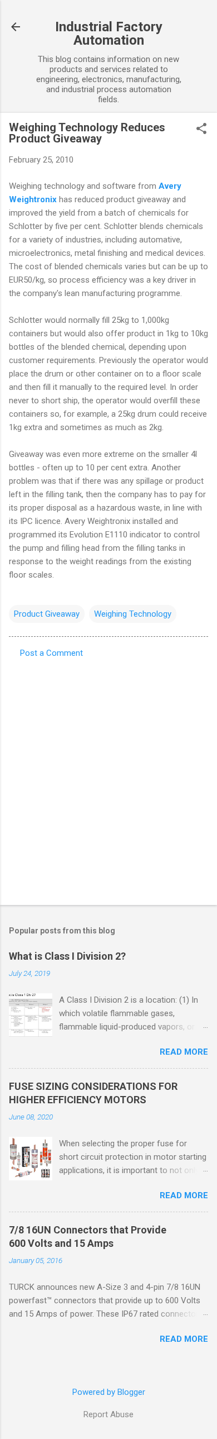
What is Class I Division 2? (67, 956)
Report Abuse (108, 1414)
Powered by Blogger (108, 1392)
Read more (184, 1052)
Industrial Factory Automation (108, 33)
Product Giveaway (47, 614)
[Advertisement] (108, 778)
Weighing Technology (132, 614)
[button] (201, 129)
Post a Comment (51, 653)
